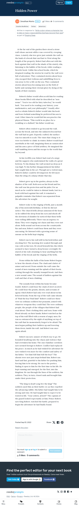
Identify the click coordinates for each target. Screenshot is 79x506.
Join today (12, 479)
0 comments (58, 21)
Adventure (42, 26)
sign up (28, 450)
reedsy (15, 2)
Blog (75, 504)
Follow (38, 21)
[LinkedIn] (65, 492)
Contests (40, 504)
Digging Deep (30, 35)
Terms (13, 496)
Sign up (60, 2)
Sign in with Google (30, 479)
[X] (58, 492)
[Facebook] (68, 492)
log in (35, 450)
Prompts (21, 504)
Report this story (21, 428)
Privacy (20, 496)
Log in (69, 2)
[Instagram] (61, 492)
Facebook (48, 479)
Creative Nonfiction (22, 26)
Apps (27, 3)
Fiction (33, 26)
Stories (59, 504)
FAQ (8, 496)
